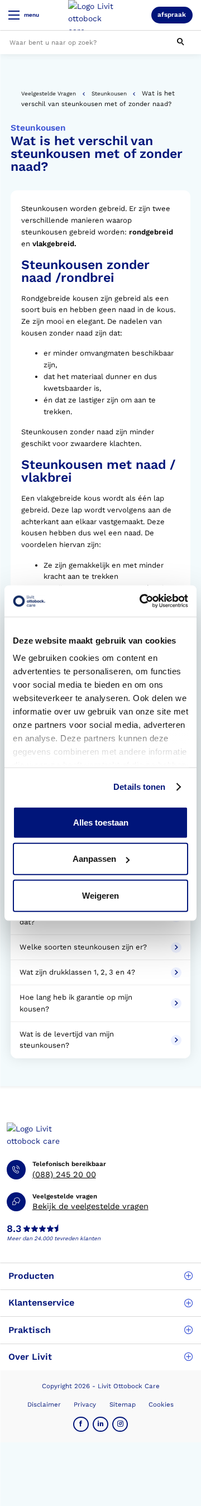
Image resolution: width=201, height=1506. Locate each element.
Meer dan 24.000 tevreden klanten (53, 1238)
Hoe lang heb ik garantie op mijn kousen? (76, 1003)
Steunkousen (109, 93)
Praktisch (29, 1330)
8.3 (14, 1229)
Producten (31, 1275)
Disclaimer (44, 1404)
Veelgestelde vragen (48, 93)
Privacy (85, 1404)
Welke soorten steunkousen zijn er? (85, 947)
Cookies (161, 1404)
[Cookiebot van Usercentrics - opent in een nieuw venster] (141, 601)
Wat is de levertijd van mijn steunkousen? (67, 1040)
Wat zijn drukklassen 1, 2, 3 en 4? (78, 972)
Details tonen (139, 787)
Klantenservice (41, 1302)
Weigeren (100, 895)
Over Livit (30, 1356)
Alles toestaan (100, 822)
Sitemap (122, 1404)
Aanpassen (94, 859)
